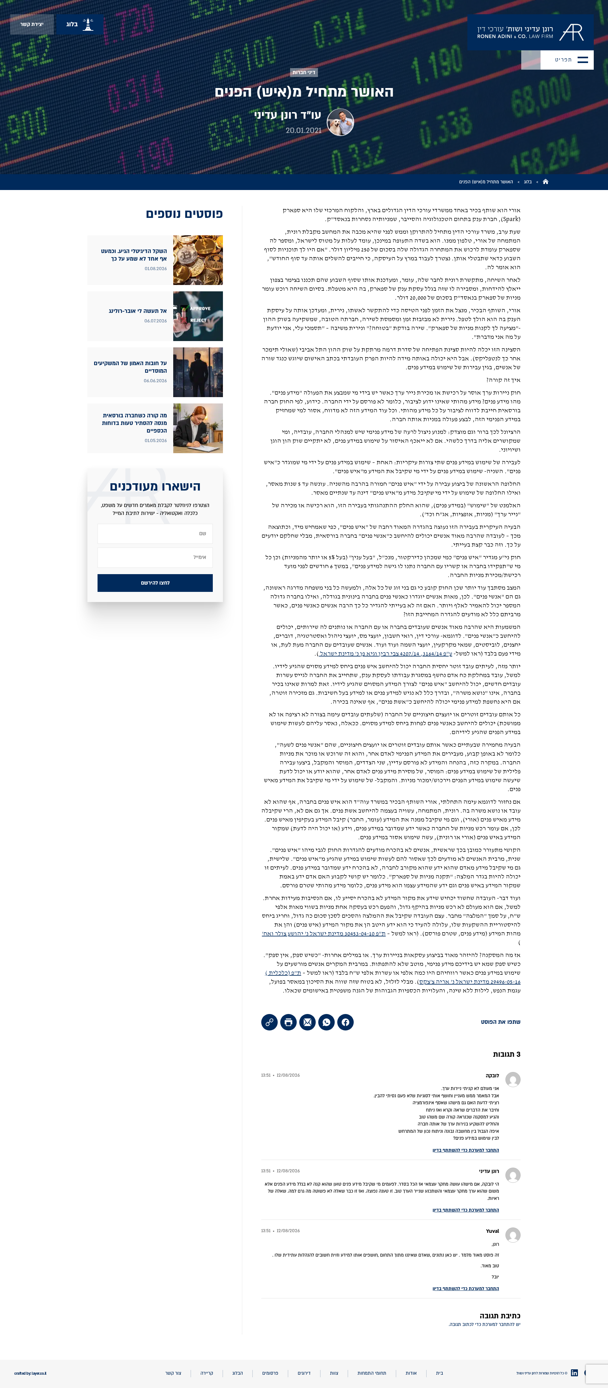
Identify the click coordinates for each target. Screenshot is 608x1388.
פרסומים (270, 1373)
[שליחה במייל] (307, 1022)
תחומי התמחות (372, 1373)
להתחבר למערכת (498, 1324)
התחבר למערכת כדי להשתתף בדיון (466, 1150)
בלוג (528, 182)
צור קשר (173, 1373)
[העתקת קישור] (269, 1022)
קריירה (206, 1373)
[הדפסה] (288, 1022)
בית (439, 1373)
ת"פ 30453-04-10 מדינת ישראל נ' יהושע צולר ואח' (324, 933)
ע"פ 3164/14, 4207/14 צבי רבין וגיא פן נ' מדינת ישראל (385, 653)
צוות (334, 1373)
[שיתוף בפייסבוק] (345, 1022)
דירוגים (304, 1373)
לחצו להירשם (155, 582)
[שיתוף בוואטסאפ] (326, 1022)
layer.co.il (39, 1373)
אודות (411, 1373)
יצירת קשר (32, 24)
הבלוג (237, 1373)
